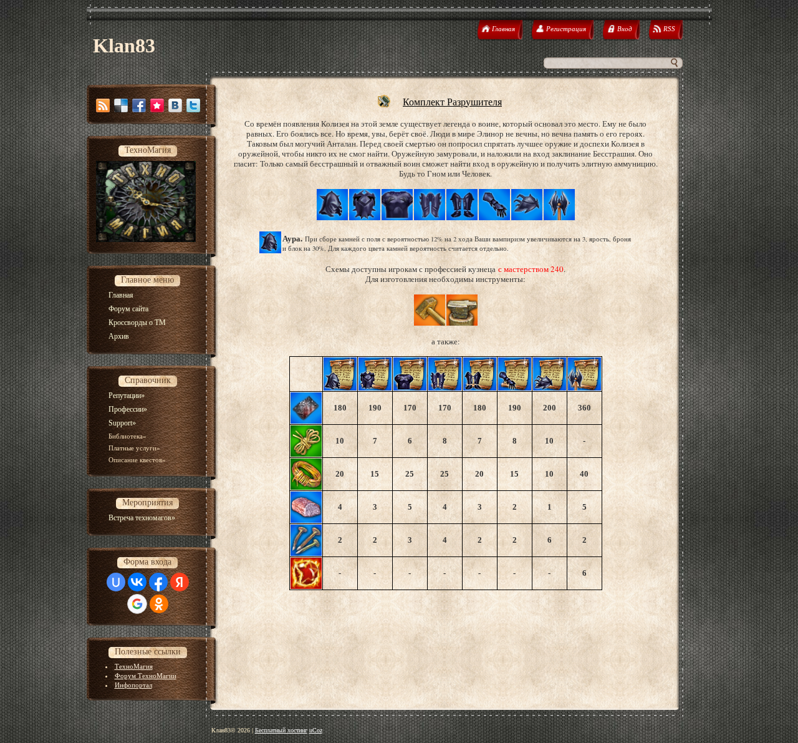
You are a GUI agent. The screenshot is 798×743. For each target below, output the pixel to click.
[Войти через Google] (137, 604)
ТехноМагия (134, 666)
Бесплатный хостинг (281, 730)
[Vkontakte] (175, 105)
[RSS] (103, 105)
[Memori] (157, 105)
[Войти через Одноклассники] (159, 604)
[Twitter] (193, 105)
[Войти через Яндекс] (179, 582)
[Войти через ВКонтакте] (137, 582)
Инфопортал (133, 685)
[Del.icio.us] (121, 105)
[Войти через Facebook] (158, 582)
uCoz (315, 730)
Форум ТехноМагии (145, 675)
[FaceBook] (139, 105)
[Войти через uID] (116, 582)
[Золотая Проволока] (306, 487)
